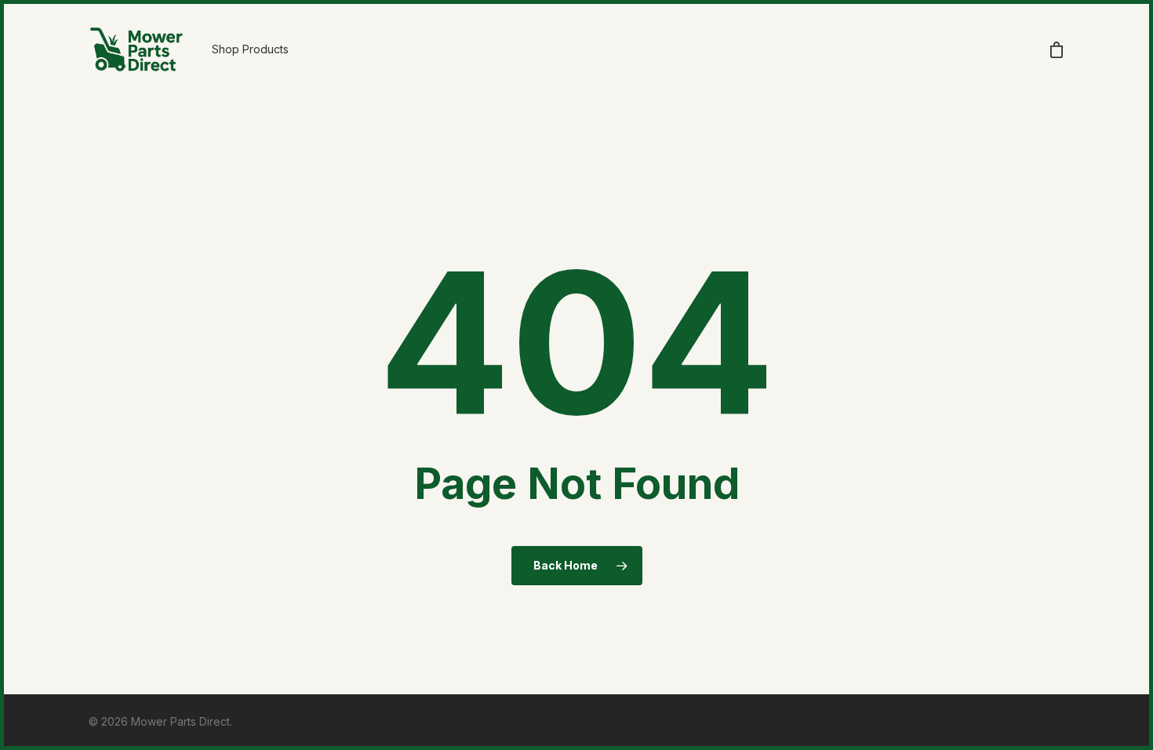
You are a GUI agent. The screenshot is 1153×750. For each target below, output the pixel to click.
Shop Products (250, 49)
